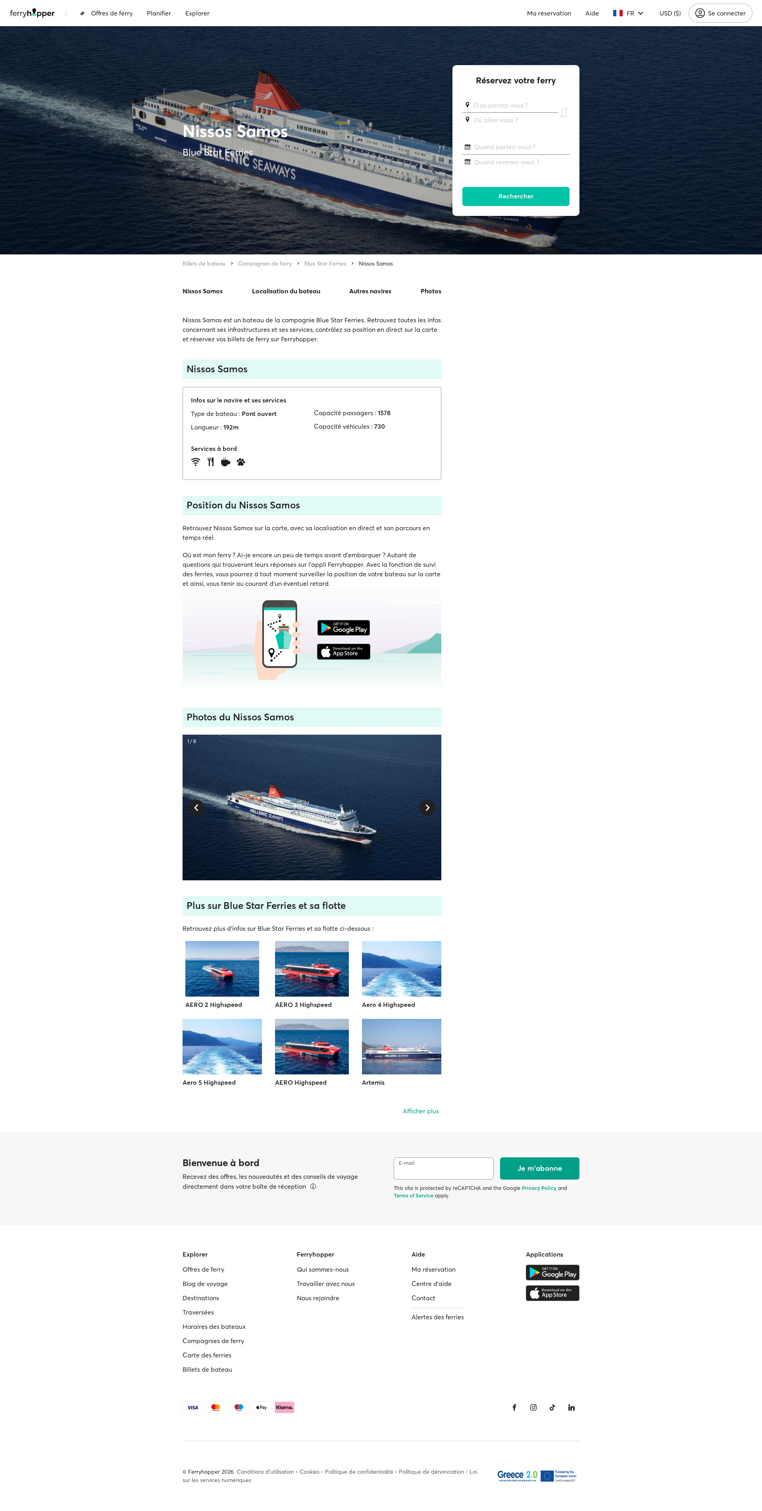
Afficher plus (421, 1111)
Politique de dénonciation (431, 1471)
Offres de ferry (112, 13)
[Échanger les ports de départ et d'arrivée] (564, 112)
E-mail (406, 1163)
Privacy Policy (539, 1188)
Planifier (159, 13)
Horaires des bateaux (214, 1326)
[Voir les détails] (313, 1186)
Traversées (198, 1312)
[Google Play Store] (552, 1272)
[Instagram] (533, 1407)
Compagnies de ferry (265, 263)
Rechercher (515, 196)
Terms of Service (413, 1195)
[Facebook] (514, 1407)
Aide (592, 13)
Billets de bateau (204, 263)
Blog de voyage (205, 1284)
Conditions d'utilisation (265, 1471)
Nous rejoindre (318, 1298)
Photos (431, 291)
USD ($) (670, 13)
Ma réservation (549, 13)
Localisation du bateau (286, 291)
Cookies (309, 1471)
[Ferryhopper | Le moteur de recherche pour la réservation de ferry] (32, 13)
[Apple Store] (552, 1293)
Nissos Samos (376, 263)
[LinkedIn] (571, 1407)
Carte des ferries (207, 1355)
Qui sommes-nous (323, 1269)
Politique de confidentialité (359, 1471)
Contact (423, 1298)
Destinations (201, 1298)
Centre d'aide (432, 1284)
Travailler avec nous (326, 1284)
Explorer (197, 13)
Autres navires (370, 291)
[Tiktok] (552, 1407)
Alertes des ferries (438, 1317)
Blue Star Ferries (325, 263)
